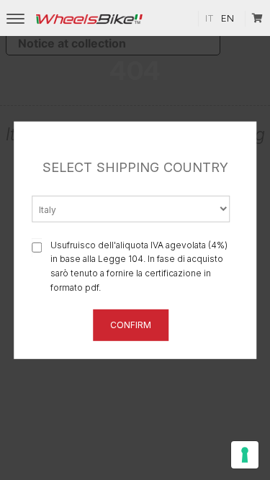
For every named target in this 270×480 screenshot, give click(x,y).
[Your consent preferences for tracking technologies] (244, 454)
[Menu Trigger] (15, 19)
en (227, 18)
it (209, 18)
